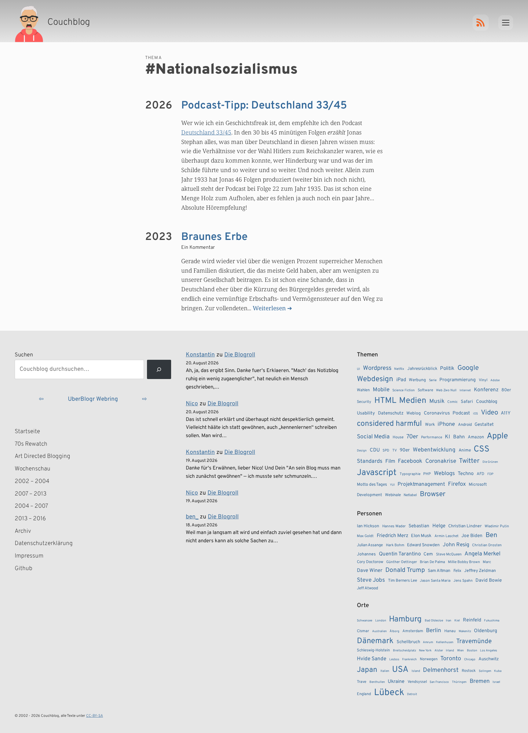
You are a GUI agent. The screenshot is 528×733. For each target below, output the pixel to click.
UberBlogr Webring (93, 399)
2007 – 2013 (30, 494)
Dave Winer (369, 570)
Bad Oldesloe (434, 621)
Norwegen (429, 659)
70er (412, 436)
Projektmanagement (421, 484)
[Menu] (505, 22)
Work (430, 424)
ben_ (192, 517)
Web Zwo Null (446, 390)
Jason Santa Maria (435, 580)
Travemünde (474, 641)
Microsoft (478, 484)
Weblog (413, 413)
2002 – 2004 (32, 481)
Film (390, 461)
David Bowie (488, 580)
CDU (375, 450)
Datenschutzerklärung (44, 543)
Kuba (497, 671)
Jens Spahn (463, 580)
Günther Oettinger (401, 562)
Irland (450, 651)
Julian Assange (370, 545)
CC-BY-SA (94, 715)
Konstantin (200, 355)
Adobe (495, 380)
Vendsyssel (417, 682)
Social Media (373, 436)
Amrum (428, 642)
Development (369, 495)
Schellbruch (408, 642)
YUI (392, 485)
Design (362, 451)
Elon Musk (421, 536)
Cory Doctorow (370, 562)
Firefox (457, 484)
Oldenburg (485, 631)
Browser (433, 494)
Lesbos (394, 659)
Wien (460, 651)
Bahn (459, 437)
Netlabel (410, 495)
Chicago (469, 659)
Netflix (399, 369)
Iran (448, 621)
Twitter (469, 461)
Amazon (476, 437)
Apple (497, 436)
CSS (482, 449)
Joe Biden (471, 536)
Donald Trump (405, 570)
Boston (472, 651)
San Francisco (439, 682)
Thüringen (459, 682)
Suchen (24, 355)
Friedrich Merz (392, 535)
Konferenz (486, 390)
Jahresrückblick (422, 368)
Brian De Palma (432, 562)
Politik (447, 368)
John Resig (456, 545)
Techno (466, 474)
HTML (385, 401)
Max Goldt (365, 536)
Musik (437, 401)
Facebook (410, 461)
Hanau (450, 631)
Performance (431, 437)
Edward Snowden (423, 545)
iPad (401, 380)
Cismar (363, 631)
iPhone (446, 424)
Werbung (417, 380)
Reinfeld (472, 620)
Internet (465, 390)
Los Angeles (488, 651)
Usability (366, 413)
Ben (491, 535)
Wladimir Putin (497, 526)
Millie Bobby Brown (464, 562)
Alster (439, 651)
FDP (490, 474)
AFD (480, 474)
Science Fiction (403, 390)
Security (364, 402)
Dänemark (375, 641)
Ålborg (394, 631)
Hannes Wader (394, 526)
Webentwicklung (434, 450)
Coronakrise (440, 461)
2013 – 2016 (30, 518)
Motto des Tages (372, 484)
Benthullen (377, 682)
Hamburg (405, 619)
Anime (465, 450)
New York (425, 651)
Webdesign (375, 379)
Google (468, 368)
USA (400, 670)
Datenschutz (391, 413)
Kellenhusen (444, 642)
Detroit (412, 694)
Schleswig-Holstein (373, 650)
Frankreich (409, 659)
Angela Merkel (482, 554)
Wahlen (363, 390)
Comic (452, 402)
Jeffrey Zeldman (480, 570)
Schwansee (364, 621)
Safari (467, 401)
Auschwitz (489, 659)
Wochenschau (32, 469)
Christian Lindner (465, 526)
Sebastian (419, 526)
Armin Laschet (447, 536)
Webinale (393, 495)
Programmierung (457, 380)
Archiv (23, 531)
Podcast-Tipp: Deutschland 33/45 (264, 105)
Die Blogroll (239, 355)
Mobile (381, 389)
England (364, 694)
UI (358, 369)
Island (416, 671)
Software (425, 390)
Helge (439, 526)
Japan (367, 670)
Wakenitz (465, 631)
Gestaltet (484, 425)
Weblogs (444, 473)
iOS (475, 414)
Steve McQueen (449, 554)
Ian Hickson (368, 526)
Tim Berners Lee (402, 580)
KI (447, 437)
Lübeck (389, 692)
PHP (427, 474)
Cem (428, 554)
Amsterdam (412, 631)
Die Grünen (490, 462)
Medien (412, 401)
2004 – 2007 (31, 506)
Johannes (366, 554)
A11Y (506, 413)
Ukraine (396, 682)
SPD (386, 450)
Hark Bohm (395, 545)
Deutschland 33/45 (206, 132)
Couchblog (486, 402)
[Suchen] (159, 369)
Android (465, 424)
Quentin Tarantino (400, 554)
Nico (192, 403)
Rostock (469, 671)
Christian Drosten (487, 545)
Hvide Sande (371, 659)
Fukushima (491, 621)
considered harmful (389, 424)
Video (489, 412)
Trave (361, 682)
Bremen (480, 681)
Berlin (433, 630)
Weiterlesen (269, 308)
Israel (496, 682)
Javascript (377, 472)
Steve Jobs (371, 580)
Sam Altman (439, 570)
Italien (384, 671)
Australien (379, 631)
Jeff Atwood (367, 588)
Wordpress (377, 368)
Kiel (457, 621)
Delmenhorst (441, 670)
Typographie (410, 474)
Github (32, 569)
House (398, 437)
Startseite (27, 431)
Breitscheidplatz (404, 651)
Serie (433, 380)
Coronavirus (437, 413)
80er (506, 390)
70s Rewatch (31, 444)
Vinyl (483, 380)
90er (405, 450)
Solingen (485, 671)
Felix (457, 570)
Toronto (450, 659)
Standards (369, 461)
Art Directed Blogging (42, 456)
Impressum (29, 556)
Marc (487, 562)
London (380, 621)
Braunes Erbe (214, 237)
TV (394, 450)
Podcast (461, 413)
